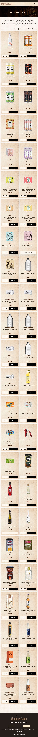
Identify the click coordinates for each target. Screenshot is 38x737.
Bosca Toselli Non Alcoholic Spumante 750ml (9, 527)
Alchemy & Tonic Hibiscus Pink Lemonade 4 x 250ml (28, 246)
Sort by (15, 28)
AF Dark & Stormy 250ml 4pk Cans (28, 105)
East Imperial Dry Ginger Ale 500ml (28, 638)
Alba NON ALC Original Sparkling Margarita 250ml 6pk (28, 218)
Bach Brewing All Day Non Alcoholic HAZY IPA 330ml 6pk (10, 414)
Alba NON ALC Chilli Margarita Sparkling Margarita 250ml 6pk (28, 190)
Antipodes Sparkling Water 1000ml (28, 273)
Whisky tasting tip (5, 729)
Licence (30, 729)
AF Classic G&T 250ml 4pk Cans (9, 76)
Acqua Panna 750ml (10, 48)
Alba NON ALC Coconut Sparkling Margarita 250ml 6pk (10, 218)
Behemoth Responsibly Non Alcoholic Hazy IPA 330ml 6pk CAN (9, 470)
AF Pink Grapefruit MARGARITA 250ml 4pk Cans (10, 134)
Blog (33, 729)
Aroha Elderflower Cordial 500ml (28, 385)
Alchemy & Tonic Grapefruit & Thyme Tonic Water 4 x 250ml (10, 246)
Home (16, 9)
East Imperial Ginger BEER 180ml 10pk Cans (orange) (10, 667)
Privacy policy (17, 729)
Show (29, 28)
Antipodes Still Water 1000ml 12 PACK (9, 358)
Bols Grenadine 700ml (9, 498)
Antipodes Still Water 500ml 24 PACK (9, 385)
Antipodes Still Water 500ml (28, 357)
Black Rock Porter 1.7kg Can (28, 469)
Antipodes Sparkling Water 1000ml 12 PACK (9, 302)
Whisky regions (11, 729)
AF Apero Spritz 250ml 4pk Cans (28, 48)
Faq (35, 729)
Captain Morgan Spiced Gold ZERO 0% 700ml (28, 611)
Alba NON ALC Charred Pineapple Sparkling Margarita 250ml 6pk (10, 190)
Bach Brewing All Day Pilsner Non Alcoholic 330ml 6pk (10, 442)
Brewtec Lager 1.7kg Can (10, 554)
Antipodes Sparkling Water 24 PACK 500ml (28, 302)
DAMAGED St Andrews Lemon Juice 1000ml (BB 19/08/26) (9, 639)
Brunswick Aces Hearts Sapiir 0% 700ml (10, 611)
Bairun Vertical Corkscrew (28, 441)
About (17, 731)
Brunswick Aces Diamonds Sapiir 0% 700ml (28, 583)
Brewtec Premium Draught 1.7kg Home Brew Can (9, 583)
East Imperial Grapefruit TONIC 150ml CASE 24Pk (9, 695)
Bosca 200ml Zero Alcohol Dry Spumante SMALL (28, 498)
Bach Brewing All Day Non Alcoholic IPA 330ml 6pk (28, 414)
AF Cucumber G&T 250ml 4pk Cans (10, 105)
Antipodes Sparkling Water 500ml (10, 329)
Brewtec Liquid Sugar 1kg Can (28, 554)
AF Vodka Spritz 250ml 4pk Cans (28, 161)
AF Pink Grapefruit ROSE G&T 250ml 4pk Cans (28, 134)
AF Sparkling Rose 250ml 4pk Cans (10, 161)
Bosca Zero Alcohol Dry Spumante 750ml (28, 527)
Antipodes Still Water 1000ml (28, 329)
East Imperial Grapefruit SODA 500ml (28, 666)
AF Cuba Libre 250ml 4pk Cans (28, 76)
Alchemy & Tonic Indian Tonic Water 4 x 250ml (9, 274)
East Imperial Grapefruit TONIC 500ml (28, 695)
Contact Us (20, 731)
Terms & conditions (24, 729)
